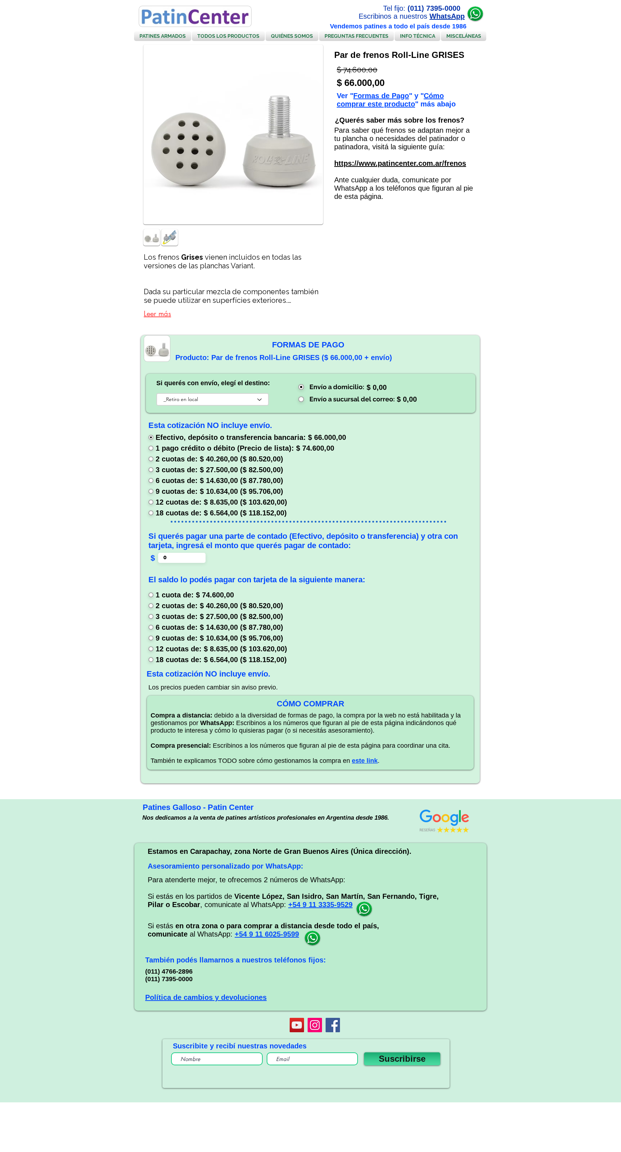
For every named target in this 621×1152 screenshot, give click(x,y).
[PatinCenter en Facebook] (333, 1025)
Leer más (157, 313)
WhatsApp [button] (447, 16)
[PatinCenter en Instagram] (315, 1025)
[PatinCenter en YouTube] (297, 1025)
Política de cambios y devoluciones (206, 997)
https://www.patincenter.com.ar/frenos (400, 163)
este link (365, 760)
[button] (475, 13)
